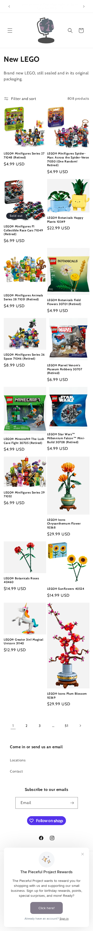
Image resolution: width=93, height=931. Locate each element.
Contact (16, 771)
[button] (9, 30)
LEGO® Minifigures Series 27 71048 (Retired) (24, 155)
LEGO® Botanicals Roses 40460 (21, 580)
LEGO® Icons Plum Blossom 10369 (67, 695)
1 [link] (13, 725)
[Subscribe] (72, 803)
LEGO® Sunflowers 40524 (65, 588)
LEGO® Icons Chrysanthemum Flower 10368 (64, 523)
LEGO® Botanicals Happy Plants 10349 (65, 219)
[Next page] (80, 725)
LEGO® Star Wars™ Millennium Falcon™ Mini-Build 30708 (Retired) (66, 438)
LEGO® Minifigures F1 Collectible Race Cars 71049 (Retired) (23, 230)
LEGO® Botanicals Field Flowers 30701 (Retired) (64, 302)
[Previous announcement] (9, 6)
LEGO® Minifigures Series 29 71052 (24, 494)
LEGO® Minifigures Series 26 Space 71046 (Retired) (24, 356)
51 (66, 725)
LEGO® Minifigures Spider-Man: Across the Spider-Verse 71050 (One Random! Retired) (68, 159)
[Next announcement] (83, 6)
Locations (18, 760)
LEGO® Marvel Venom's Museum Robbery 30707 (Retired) (64, 369)
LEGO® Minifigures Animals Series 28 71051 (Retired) (23, 297)
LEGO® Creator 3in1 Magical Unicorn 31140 (23, 641)
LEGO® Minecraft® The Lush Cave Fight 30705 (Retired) (24, 441)
